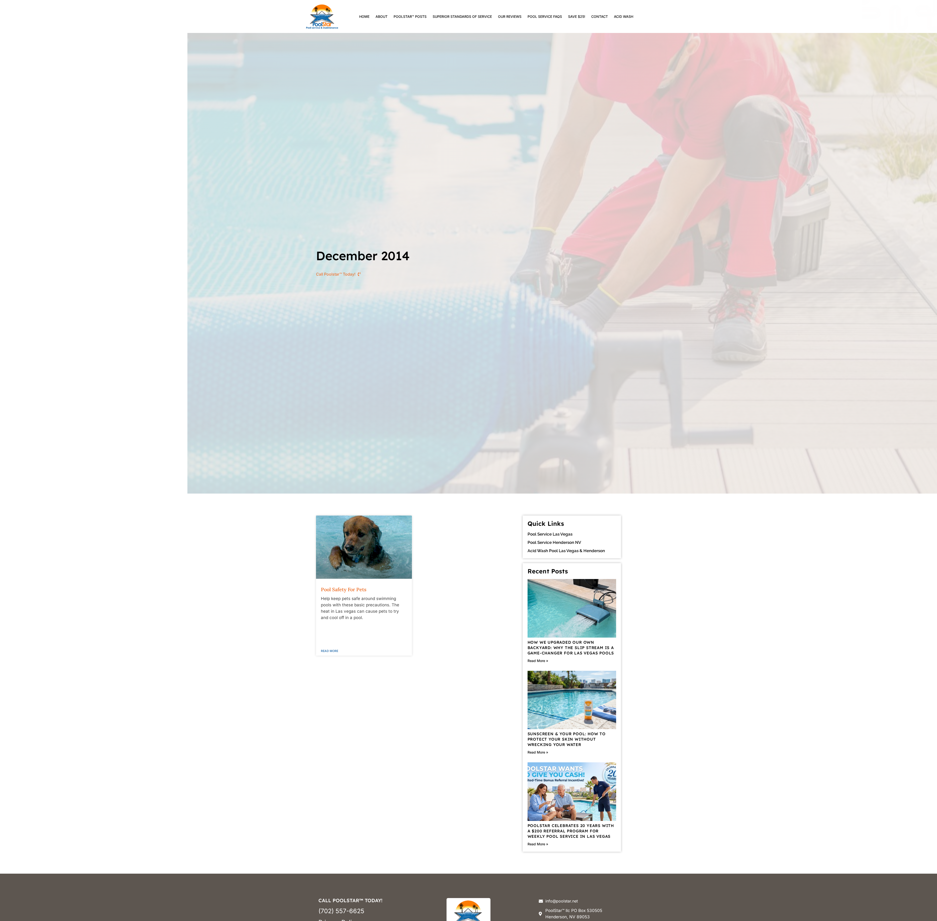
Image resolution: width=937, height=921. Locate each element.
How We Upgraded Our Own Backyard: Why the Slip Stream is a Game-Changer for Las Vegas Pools (571, 647)
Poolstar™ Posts (410, 16)
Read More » (538, 661)
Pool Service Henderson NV (554, 542)
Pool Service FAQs (545, 16)
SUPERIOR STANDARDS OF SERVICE (462, 16)
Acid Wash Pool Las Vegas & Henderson (566, 550)
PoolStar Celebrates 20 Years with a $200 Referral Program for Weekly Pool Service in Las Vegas (571, 831)
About (381, 16)
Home (364, 16)
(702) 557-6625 (341, 911)
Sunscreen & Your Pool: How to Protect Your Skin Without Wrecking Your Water (567, 739)
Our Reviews (509, 16)
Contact (599, 16)
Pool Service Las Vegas (550, 534)
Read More (329, 651)
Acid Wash (623, 16)
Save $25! (576, 16)
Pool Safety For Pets (344, 589)
